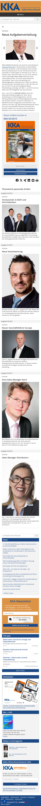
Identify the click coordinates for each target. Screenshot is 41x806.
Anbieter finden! (21, 784)
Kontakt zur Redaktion (27, 797)
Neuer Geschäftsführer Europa (17, 327)
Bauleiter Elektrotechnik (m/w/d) (15, 649)
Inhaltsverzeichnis (20, 174)
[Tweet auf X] (21, 181)
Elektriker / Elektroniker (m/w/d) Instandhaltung (15, 658)
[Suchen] (37, 19)
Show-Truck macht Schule (11, 589)
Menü (21, 14)
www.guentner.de (8, 67)
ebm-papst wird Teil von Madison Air (15, 566)
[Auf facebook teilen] (17, 181)
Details (5, 736)
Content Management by (9, 802)
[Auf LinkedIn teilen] (29, 181)
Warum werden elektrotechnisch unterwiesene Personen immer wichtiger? (18, 585)
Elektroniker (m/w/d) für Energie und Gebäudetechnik (17, 640)
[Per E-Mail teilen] (33, 180)
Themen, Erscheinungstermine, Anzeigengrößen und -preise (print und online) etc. (19, 707)
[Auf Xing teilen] (25, 181)
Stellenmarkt (14, 797)
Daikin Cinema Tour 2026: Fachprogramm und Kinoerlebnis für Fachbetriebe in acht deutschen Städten (19, 551)
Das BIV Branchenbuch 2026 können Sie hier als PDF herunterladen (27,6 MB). (19, 789)
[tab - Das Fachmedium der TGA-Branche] (6, 754)
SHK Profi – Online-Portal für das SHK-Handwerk (18, 748)
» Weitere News (8, 593)
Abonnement (20, 170)
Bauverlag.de (5, 804)
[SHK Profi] (6, 748)
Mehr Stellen (20, 671)
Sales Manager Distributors (15, 457)
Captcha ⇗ (28, 622)
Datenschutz (9, 799)
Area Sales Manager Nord (14, 379)
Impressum (18, 799)
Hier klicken (22, 620)
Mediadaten (5, 797)
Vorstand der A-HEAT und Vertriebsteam (14, 201)
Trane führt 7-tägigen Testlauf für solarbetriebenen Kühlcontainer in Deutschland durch (20, 580)
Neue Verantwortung (12, 251)
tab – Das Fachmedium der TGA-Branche (18, 754)
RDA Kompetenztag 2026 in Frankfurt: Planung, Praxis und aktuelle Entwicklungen (18, 562)
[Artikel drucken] (37, 180)
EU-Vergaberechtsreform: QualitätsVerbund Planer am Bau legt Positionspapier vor (20, 575)
